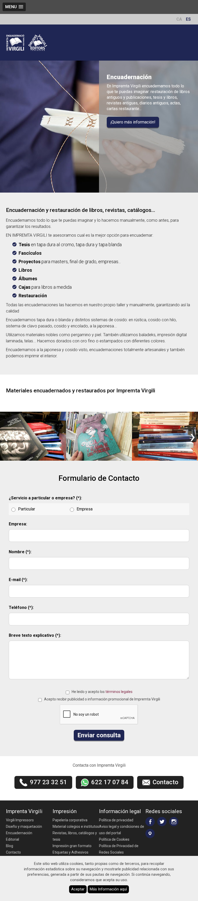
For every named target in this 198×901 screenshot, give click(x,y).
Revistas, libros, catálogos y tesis (75, 836)
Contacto (13, 852)
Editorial (12, 839)
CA (179, 19)
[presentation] (5, 436)
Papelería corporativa (70, 820)
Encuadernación (19, 833)
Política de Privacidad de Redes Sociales (118, 849)
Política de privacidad (116, 820)
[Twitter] (162, 821)
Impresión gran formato (72, 846)
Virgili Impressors (20, 820)
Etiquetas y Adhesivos (70, 852)
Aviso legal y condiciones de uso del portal (121, 829)
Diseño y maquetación (24, 826)
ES (188, 19)
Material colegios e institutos (76, 826)
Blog (9, 846)
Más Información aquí (108, 889)
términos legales (119, 692)
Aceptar (78, 889)
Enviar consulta (99, 735)
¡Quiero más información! (132, 122)
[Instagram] (173, 821)
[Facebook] (150, 821)
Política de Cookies (114, 839)
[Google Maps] (150, 833)
